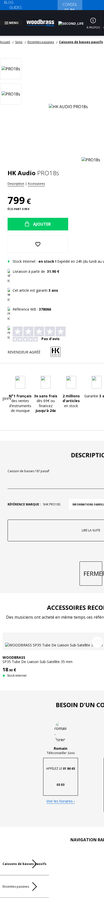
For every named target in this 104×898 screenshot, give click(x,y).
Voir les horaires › (60, 781)
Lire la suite (80, 536)
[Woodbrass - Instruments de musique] (43, 20)
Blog (8, 2)
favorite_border (97, 621)
